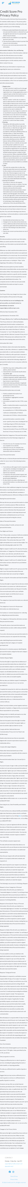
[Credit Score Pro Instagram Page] (13, 1172)
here (20, 816)
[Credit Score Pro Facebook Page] (10, 1172)
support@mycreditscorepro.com (13, 1163)
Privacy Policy (14, 1179)
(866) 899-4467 (9, 1166)
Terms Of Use (14, 1176)
